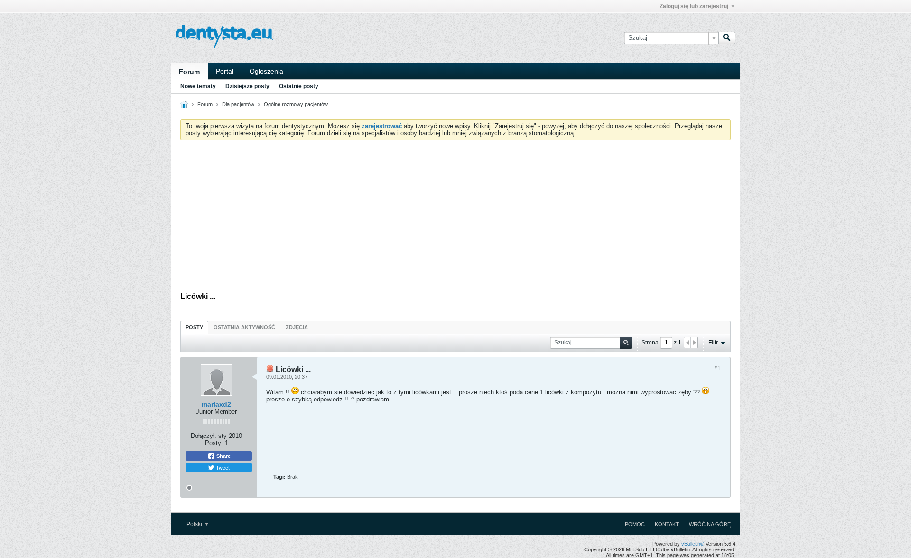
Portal (224, 71)
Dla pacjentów (238, 104)
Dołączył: (203, 435)
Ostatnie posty (298, 86)
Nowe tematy (198, 86)
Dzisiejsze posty (247, 86)
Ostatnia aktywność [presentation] (244, 327)
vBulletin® (692, 544)
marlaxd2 (216, 404)
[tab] (194, 327)
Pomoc (635, 524)
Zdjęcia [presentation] (297, 327)
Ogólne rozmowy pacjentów (296, 104)
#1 (717, 368)
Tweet (222, 467)
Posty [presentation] (194, 327)
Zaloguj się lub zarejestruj (694, 6)
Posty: (214, 442)
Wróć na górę (710, 524)
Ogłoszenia (266, 71)
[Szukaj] (726, 38)
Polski (195, 524)
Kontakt (667, 524)
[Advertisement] (455, 218)
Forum (189, 71)
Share (223, 456)
